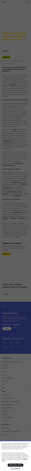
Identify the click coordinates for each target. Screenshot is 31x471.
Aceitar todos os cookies (15, 465)
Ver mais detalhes (15, 468)
